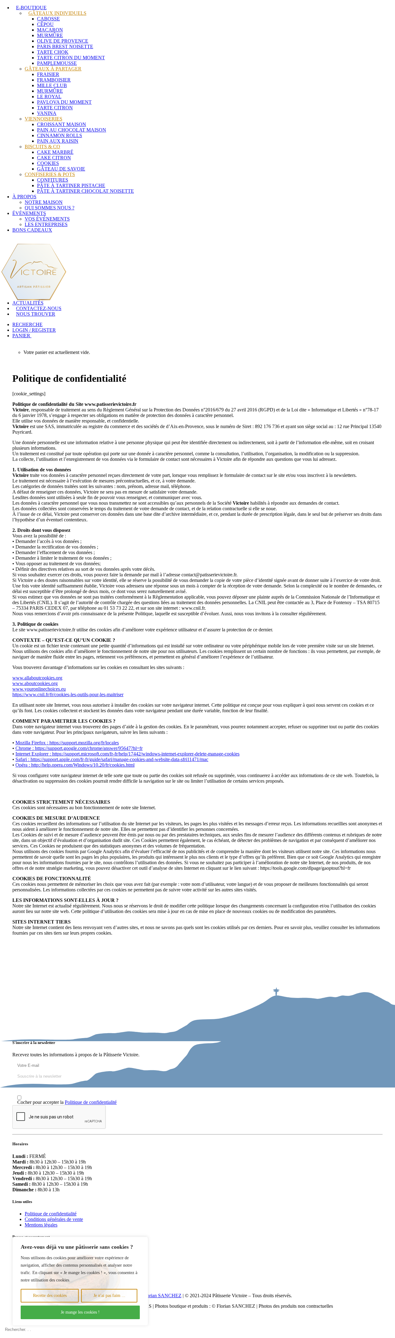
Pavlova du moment (64, 102)
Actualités (28, 302)
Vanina (46, 113)
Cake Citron (54, 157)
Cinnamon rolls (59, 135)
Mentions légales (41, 1224)
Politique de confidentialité (91, 1102)
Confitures (52, 180)
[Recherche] (197, 1329)
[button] (29, 324)
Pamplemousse (57, 63)
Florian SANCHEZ (162, 1295)
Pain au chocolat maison (71, 130)
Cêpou (45, 24)
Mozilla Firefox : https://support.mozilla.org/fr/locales (67, 742)
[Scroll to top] (6, 1318)
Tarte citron (55, 107)
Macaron (50, 29)
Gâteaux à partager (53, 68)
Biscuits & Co (42, 146)
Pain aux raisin (57, 141)
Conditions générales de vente (54, 1219)
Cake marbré (55, 152)
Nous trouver (35, 314)
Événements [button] (29, 213)
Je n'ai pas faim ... (109, 1295)
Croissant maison (61, 124)
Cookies (48, 163)
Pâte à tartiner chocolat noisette (85, 191)
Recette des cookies (50, 1295)
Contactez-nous (38, 308)
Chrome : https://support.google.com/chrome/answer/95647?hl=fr (79, 748)
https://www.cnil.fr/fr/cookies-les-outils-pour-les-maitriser (67, 694)
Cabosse (48, 18)
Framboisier (54, 79)
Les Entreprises (46, 224)
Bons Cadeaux (32, 230)
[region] (80, 1281)
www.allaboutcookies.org (37, 677)
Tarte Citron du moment (71, 57)
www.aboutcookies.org (35, 683)
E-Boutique (31, 7)
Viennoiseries (43, 118)
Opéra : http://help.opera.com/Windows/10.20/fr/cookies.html (75, 765)
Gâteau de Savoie (61, 168)
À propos (24, 196)
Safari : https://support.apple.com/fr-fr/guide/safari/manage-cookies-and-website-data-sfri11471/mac (111, 759)
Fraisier (48, 74)
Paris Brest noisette (65, 46)
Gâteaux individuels (57, 13)
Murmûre (50, 35)
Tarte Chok (53, 52)
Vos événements (47, 218)
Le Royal (49, 96)
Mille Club (52, 85)
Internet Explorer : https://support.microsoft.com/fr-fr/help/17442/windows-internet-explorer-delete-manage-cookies (127, 753)
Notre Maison (44, 202)
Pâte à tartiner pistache (71, 185)
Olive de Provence (62, 41)
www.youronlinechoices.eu (39, 689)
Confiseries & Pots (50, 174)
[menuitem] (203, 99)
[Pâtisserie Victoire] (197, 264)
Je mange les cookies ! (80, 1312)
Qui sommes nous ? (49, 207)
